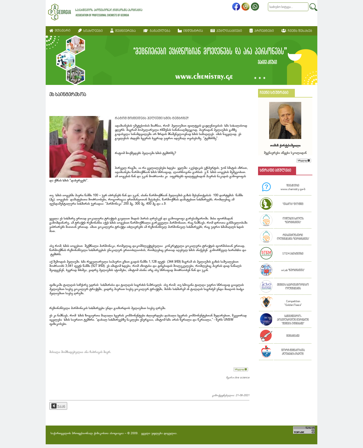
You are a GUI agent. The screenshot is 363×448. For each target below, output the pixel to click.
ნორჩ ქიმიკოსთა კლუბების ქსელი (293, 352)
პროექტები (263, 31)
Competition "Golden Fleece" (293, 303)
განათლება (159, 31)
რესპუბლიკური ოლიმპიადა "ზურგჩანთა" (293, 237)
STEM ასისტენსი (292, 254)
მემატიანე (293, 336)
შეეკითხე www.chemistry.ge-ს (293, 187)
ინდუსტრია (192, 31)
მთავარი (61, 31)
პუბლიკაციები (228, 31)
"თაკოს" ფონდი (292, 204)
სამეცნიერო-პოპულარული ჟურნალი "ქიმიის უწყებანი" (293, 320)
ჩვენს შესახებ (299, 31)
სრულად (240, 369)
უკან (61, 407)
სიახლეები (92, 31)
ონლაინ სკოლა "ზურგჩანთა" (292, 220)
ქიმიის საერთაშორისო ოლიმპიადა (293, 287)
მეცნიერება (125, 31)
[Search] (313, 7)
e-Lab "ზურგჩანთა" (292, 270)
